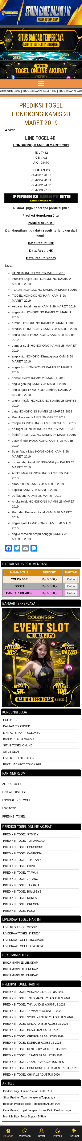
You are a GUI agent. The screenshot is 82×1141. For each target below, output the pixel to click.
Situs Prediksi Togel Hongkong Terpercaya (29, 1097)
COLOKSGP (11, 720)
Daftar (71, 579)
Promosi (57, 1136)
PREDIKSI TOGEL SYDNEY (20, 834)
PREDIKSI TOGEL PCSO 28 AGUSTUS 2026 (31, 1030)
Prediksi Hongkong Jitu (40, 215)
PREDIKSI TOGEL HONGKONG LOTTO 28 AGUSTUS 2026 (40, 1068)
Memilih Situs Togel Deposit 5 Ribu (24, 1116)
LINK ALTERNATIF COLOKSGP (22, 732)
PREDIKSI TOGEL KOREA (20, 898)
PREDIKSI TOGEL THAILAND (22, 859)
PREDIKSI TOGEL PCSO (19, 910)
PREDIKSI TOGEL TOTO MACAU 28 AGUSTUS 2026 (36, 998)
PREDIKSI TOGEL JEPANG (20, 878)
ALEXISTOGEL (11, 784)
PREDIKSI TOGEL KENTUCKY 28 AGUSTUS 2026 (34, 1049)
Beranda (8, 1136)
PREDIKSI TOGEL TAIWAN (20, 872)
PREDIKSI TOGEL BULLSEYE (22, 891)
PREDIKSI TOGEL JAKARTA (21, 885)
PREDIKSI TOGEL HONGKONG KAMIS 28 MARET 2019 (41, 114)
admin (11, 130)
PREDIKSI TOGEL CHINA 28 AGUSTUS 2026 (31, 1074)
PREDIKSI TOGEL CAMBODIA (22, 853)
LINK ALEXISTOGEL (15, 792)
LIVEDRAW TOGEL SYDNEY (21, 933)
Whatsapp (25, 1136)
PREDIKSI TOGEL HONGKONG (23, 847)
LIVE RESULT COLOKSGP (20, 927)
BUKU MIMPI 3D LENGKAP (20, 969)
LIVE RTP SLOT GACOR (18, 758)
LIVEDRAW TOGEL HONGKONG (23, 946)
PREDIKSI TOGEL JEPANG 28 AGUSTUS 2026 (32, 1055)
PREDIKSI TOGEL (13, 816)
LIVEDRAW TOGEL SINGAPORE (24, 940)
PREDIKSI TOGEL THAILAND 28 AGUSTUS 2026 (34, 1004)
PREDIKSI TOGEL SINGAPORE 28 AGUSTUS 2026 (35, 1023)
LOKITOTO (9, 808)
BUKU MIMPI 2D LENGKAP (20, 962)
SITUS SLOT (11, 751)
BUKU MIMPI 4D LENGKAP (20, 975)
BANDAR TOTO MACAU (18, 739)
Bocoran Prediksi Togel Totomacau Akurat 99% (32, 1103)
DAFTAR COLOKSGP (16, 726)
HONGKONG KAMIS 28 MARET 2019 (38, 273)
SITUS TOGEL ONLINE (17, 745)
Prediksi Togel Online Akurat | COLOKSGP (29, 1091)
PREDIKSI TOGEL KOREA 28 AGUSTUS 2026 (32, 1042)
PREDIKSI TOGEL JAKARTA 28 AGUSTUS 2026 (33, 1061)
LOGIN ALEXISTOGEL (16, 800)
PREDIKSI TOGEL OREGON (21, 904)
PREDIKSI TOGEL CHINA (19, 866)
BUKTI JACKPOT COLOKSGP (22, 764)
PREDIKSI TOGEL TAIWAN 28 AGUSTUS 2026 (32, 1011)
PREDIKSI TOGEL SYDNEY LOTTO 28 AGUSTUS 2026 (38, 1017)
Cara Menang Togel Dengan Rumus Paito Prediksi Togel (37, 1110)
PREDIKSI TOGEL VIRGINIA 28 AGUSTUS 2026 (33, 991)
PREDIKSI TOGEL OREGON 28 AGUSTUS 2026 (33, 1036)
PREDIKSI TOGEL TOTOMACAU (24, 840)
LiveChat (74, 1136)
